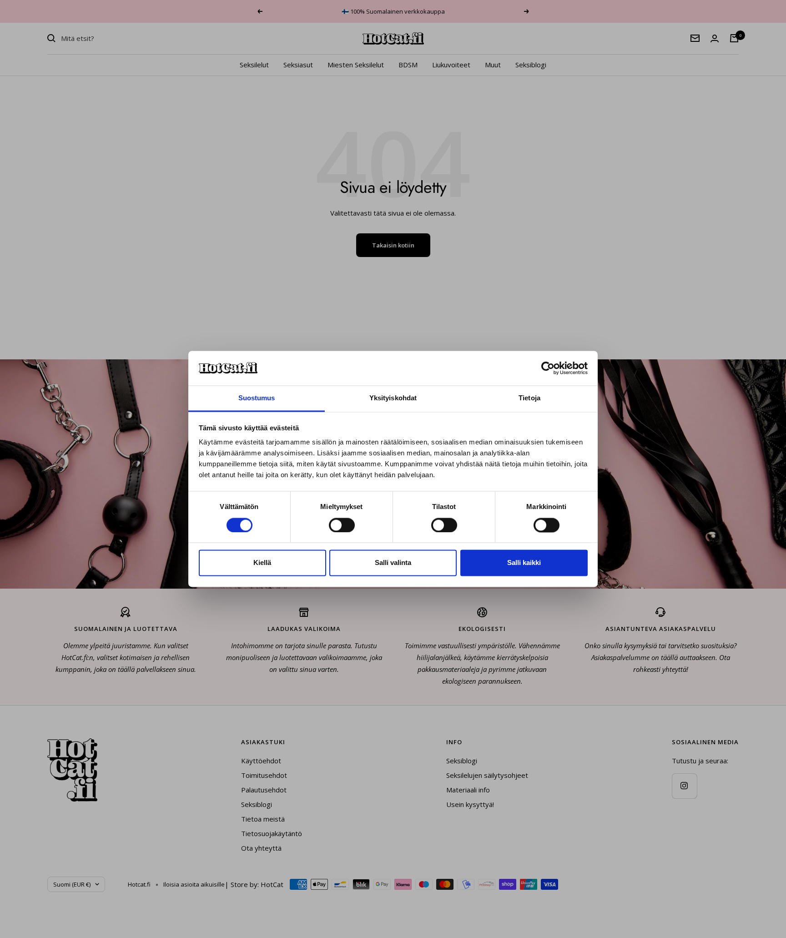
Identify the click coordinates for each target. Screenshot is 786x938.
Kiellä (262, 563)
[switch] (342, 525)
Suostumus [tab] (256, 398)
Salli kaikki (524, 563)
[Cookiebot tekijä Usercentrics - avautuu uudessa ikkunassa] (548, 368)
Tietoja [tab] (529, 398)
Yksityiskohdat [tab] (393, 398)
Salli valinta (393, 563)
